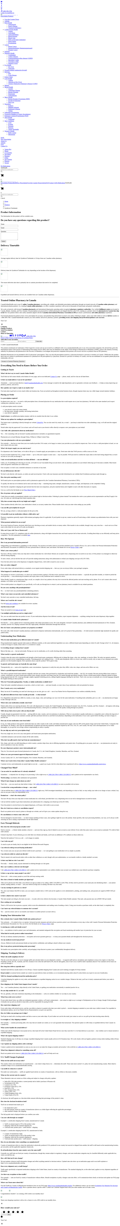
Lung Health (8, 78)
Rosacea (10, 128)
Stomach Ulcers (13, 63)
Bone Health (8, 23)
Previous (4, 1214)
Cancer (6, 45)
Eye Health (7, 65)
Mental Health (8, 87)
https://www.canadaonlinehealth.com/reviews (92, 764)
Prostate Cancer (13, 50)
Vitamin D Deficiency (14, 28)
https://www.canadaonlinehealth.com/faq (60, 1185)
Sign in (12, 13)
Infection (7, 72)
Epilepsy (10, 106)
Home (6, 201)
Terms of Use (22, 338)
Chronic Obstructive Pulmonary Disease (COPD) (23, 84)
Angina (10, 31)
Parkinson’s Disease (14, 109)
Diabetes (7, 51)
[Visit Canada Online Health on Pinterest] (1, 9)
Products (7, 205)
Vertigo (10, 111)
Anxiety (10, 89)
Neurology (7, 104)
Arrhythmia (11, 33)
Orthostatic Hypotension (11, 112)
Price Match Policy (29, 490)
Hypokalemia (12, 43)
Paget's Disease (12, 26)
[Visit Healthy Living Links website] (5, 336)
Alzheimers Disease (14, 90)
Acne (9, 122)
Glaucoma (11, 68)
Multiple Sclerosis (13, 107)
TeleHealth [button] (4, 168)
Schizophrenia (12, 95)
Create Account (5, 13)
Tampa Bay (7, 149)
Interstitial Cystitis (13, 60)
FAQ (2, 144)
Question (3, 231)
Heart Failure (12, 41)
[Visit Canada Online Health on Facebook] (1, 5)
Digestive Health (9, 53)
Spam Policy (29, 338)
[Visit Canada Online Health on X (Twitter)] (13, 336)
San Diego (7, 154)
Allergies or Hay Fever (15, 82)
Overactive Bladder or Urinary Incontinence (17, 114)
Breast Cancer (12, 46)
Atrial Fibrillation (13, 34)
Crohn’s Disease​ (13, 56)
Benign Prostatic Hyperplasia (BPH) (19, 99)
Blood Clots (11, 38)
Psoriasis (10, 126)
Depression (11, 94)
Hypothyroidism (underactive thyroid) (15, 70)
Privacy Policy (5, 338)
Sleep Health (8, 117)
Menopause (11, 134)
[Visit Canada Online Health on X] (1, 3)
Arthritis (6, 21)
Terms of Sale (13, 338)
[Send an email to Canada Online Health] (11, 336)
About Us (4, 141)
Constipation (12, 55)
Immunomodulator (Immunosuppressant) (20, 48)
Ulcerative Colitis (13, 62)
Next (9, 1214)
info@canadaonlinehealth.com (34, 383)
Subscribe (39, 341)
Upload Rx (40, 422)
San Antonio (8, 159)
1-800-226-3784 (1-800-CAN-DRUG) (59, 774)
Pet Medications (5, 166)
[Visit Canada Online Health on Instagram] (1, 7)
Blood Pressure (12, 36)
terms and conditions (12, 603)
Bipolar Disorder (13, 92)
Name (2, 224)
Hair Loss (11, 102)
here (29, 535)
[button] (60, 1190)
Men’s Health (8, 97)
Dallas (6, 158)
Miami (6, 151)
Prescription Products (7, 16)
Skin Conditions (9, 121)
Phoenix (6, 161)
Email (2, 228)
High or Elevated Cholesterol (17, 40)
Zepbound (11, 119)
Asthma (10, 80)
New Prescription (6, 139)
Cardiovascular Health (11, 29)
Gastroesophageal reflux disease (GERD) (20, 58)
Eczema (10, 124)
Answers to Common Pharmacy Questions (13, 361)
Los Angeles (8, 153)
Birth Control (12, 133)
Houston (7, 156)
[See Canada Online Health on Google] (22, 336)
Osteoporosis (12, 24)
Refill (2, 137)
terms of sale (19, 610)
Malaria (6, 85)
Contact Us (4, 146)
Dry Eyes (11, 67)
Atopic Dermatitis (13, 129)
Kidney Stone (8, 77)
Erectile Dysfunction (14, 100)
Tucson (6, 163)
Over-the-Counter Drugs (11, 19)
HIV (9, 73)
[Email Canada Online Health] (1, 2)
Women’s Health (9, 131)
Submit (3, 241)
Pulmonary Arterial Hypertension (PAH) (16, 116)
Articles (3, 143)
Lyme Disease (12, 75)
